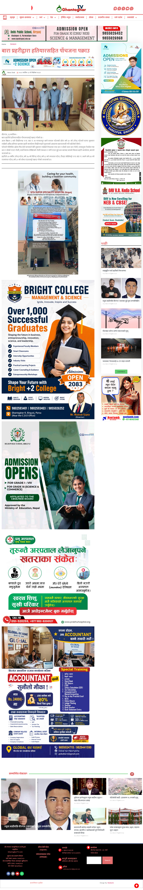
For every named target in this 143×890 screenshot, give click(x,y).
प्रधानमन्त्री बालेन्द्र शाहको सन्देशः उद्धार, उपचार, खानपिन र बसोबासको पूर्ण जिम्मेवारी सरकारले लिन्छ (89, 830)
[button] (121, 372)
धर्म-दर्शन (118, 17)
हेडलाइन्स (13, 44)
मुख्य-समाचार (25, 17)
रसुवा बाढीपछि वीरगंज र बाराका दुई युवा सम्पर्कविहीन (121, 301)
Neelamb (111, 883)
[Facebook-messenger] (13, 874)
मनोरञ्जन (79, 17)
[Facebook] (8, 874)
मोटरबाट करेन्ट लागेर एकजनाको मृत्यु (115, 331)
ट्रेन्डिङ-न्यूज (66, 17)
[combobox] (94, 860)
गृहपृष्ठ (12, 17)
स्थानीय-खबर (104, 17)
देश (51, 17)
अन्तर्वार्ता (130, 17)
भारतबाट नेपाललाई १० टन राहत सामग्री (116, 361)
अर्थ (40, 17)
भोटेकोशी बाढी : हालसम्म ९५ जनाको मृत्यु (124, 797)
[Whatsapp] (131, 8)
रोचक (91, 17)
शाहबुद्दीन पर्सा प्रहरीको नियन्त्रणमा (114, 270)
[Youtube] (17, 874)
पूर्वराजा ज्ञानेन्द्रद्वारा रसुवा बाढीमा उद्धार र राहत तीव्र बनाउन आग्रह (88, 799)
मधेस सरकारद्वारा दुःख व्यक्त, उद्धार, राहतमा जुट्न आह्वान (124, 829)
